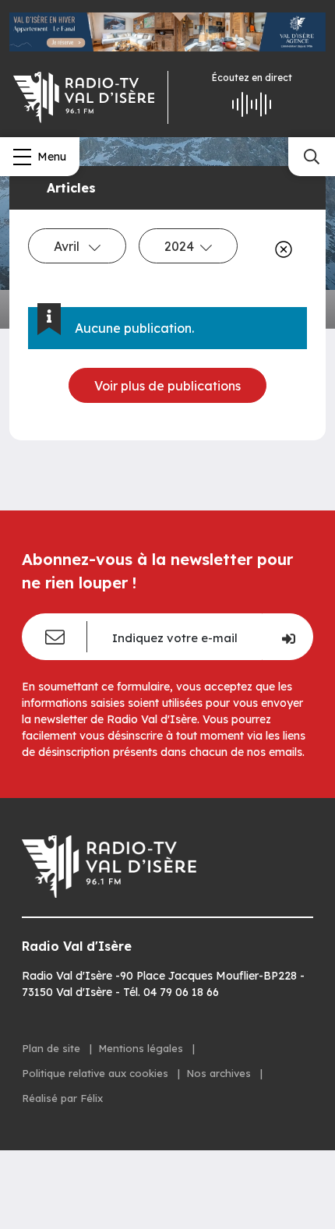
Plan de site (52, 1048)
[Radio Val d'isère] (83, 97)
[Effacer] (280, 249)
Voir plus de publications (167, 386)
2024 (179, 246)
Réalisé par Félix (62, 1098)
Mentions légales (142, 1048)
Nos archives (220, 1073)
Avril (68, 246)
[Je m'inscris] (287, 636)
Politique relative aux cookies (96, 1073)
